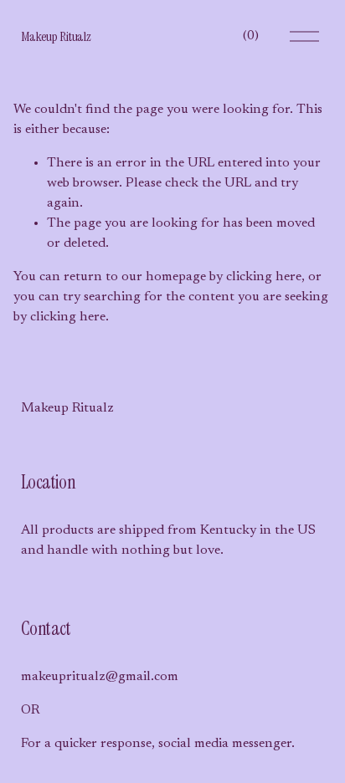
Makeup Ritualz (56, 36)
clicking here (263, 277)
